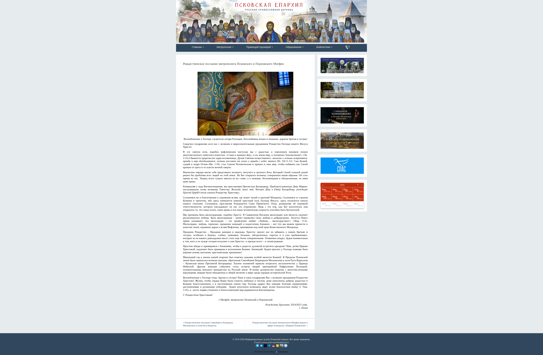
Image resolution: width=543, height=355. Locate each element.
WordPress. (283, 352)
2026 (342, 184)
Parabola (271, 352)
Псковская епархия (216, 2)
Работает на (260, 352)
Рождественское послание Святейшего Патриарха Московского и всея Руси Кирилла (208, 324)
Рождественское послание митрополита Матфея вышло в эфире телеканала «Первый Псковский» (280, 324)
